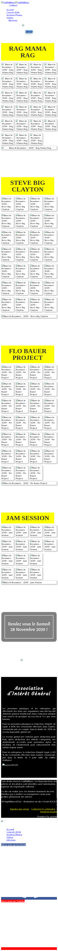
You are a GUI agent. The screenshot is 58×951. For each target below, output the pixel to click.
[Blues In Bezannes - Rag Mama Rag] (7, 68)
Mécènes (12, 20)
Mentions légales (48, 811)
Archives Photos (14, 15)
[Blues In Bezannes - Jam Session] (7, 531)
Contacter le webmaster (43, 809)
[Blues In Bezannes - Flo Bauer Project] (7, 372)
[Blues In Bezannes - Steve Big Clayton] (7, 204)
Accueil (10, 10)
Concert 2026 (12, 12)
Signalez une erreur (19, 809)
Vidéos (9, 18)
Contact (13, 5)
